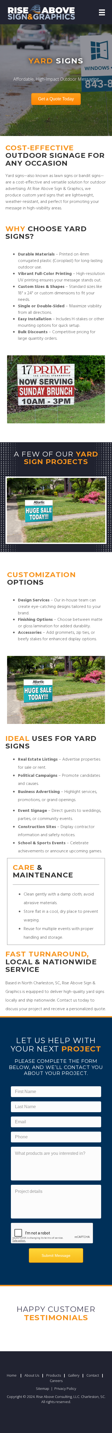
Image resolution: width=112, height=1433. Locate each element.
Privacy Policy (65, 1388)
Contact (92, 1375)
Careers (56, 1380)
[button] (56, 99)
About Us (31, 1375)
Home (12, 1375)
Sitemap (43, 1388)
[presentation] (52, 1233)
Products (53, 1375)
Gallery (73, 1375)
